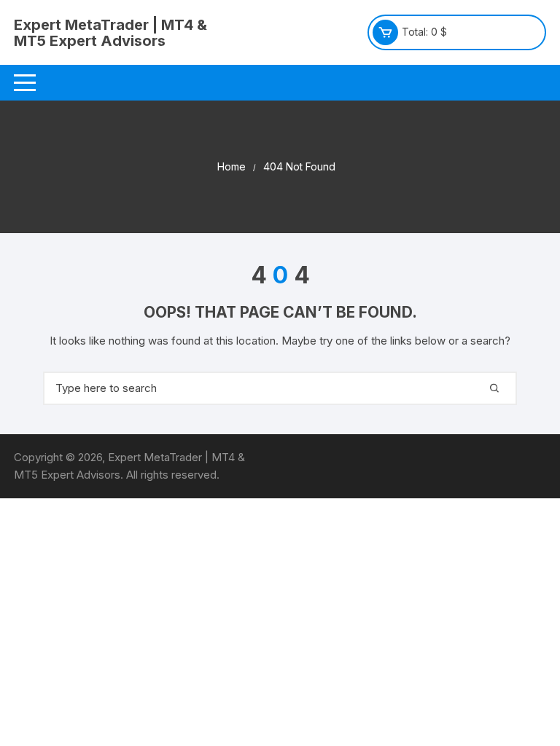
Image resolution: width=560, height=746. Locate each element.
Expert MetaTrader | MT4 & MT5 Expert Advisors (110, 33)
